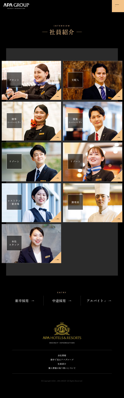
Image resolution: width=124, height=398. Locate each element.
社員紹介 (62, 364)
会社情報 (62, 355)
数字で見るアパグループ (62, 359)
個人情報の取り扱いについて (62, 368)
